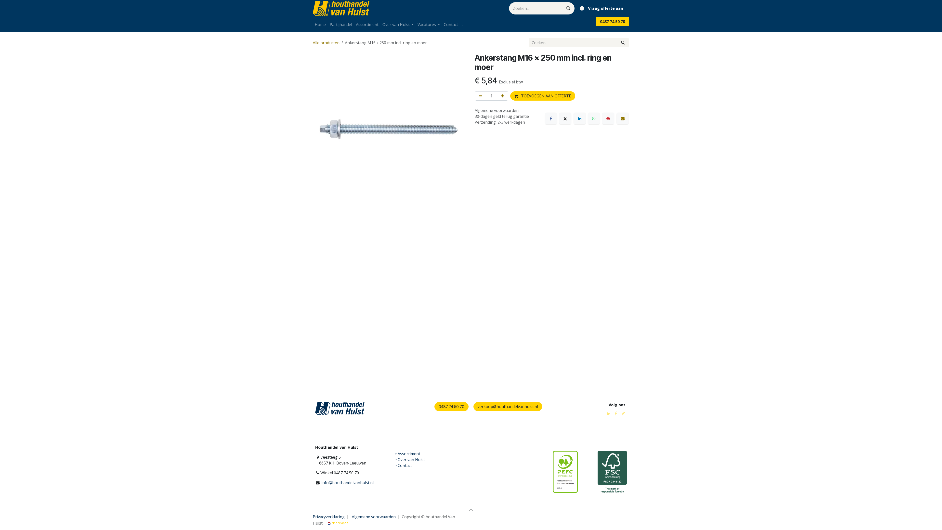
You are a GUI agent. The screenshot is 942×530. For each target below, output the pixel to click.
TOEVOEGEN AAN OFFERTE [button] (545, 96)
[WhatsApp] (594, 118)
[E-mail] (622, 118)
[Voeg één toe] (502, 96)
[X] (565, 118)
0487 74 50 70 (451, 406)
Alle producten (326, 42)
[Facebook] (551, 118)
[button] (471, 510)
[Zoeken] (568, 8)
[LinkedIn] (580, 118)
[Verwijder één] (480, 96)
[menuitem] (320, 24)
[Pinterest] (608, 118)
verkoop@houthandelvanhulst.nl (508, 406)
